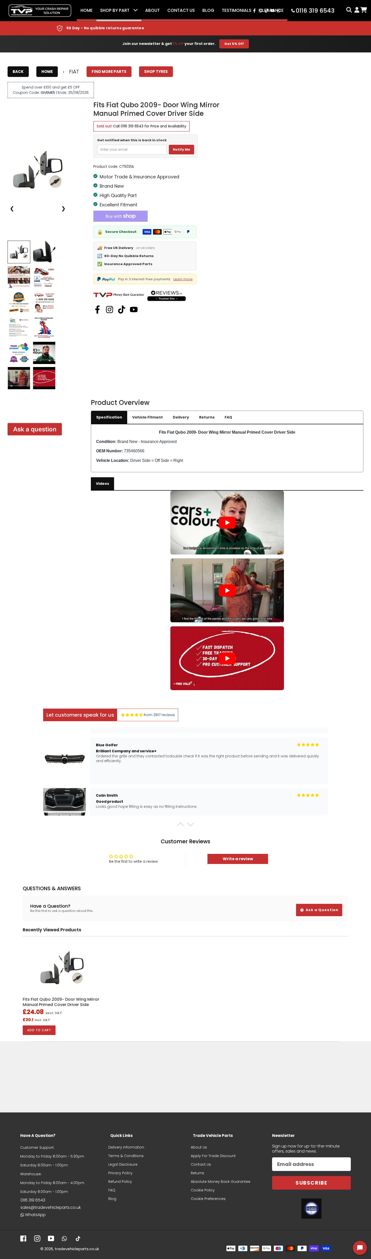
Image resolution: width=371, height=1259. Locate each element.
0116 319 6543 (132, 126)
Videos (102, 483)
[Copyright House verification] (311, 1208)
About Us (199, 1147)
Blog (208, 10)
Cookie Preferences (208, 1198)
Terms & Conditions (126, 1155)
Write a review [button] (238, 859)
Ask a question (35, 429)
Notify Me (181, 149)
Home (87, 10)
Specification (109, 417)
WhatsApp (35, 1215)
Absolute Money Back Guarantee (220, 1181)
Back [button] (18, 71)
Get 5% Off (234, 43)
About (152, 10)
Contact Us (181, 10)
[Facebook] (97, 309)
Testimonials (236, 10)
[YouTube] (134, 309)
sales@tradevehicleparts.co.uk (50, 1207)
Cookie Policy (203, 1190)
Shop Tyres (156, 71)
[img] (132, 715)
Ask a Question (321, 909)
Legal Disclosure (123, 1164)
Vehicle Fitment (147, 417)
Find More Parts (109, 71)
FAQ (228, 417)
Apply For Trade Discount (213, 1155)
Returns (207, 417)
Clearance (271, 10)
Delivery (181, 417)
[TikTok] (122, 309)
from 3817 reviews (159, 714)
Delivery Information (126, 1147)
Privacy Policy (120, 1173)
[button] (180, 825)
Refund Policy (120, 1181)
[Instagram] (109, 309)
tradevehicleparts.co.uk (77, 1248)
